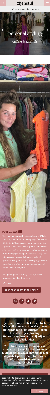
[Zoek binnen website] (3, 3)
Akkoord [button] (39, 391)
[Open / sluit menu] (47, 3)
